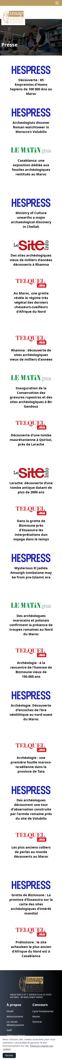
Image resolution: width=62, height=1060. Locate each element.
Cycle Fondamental (42, 1011)
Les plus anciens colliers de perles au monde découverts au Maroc (31, 852)
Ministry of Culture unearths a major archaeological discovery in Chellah (31, 220)
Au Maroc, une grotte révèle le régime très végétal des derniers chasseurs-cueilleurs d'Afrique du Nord (31, 302)
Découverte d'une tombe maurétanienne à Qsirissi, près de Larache (31, 439)
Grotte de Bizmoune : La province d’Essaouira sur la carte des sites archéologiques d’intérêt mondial (31, 904)
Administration (15, 1016)
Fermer (9, 1055)
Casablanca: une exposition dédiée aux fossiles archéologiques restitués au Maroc (31, 167)
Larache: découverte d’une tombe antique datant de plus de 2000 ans (31, 487)
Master (36, 1016)
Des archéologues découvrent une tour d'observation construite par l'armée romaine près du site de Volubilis (31, 809)
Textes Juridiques (16, 1035)
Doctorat (37, 1021)
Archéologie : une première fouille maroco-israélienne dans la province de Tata (31, 764)
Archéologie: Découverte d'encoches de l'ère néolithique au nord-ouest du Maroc (31, 712)
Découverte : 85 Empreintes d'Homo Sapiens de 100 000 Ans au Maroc (31, 87)
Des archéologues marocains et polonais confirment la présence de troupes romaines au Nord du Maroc (31, 625)
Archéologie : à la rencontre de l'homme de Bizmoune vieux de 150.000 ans (31, 670)
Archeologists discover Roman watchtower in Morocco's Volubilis (31, 127)
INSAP (10, 1011)
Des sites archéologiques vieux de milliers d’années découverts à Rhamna (31, 260)
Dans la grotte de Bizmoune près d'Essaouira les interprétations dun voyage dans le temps (31, 530)
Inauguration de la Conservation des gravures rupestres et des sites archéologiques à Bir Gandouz (31, 397)
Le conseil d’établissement (15, 1023)
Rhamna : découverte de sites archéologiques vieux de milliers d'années (31, 355)
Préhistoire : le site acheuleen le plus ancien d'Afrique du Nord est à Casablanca (31, 949)
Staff (9, 1030)
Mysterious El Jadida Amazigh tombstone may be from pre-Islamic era (31, 572)
